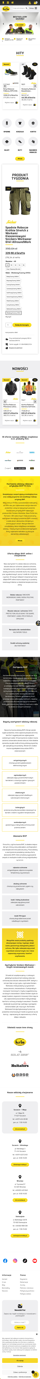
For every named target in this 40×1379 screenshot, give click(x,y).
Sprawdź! (20, 25)
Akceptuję (20, 1360)
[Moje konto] (30, 3)
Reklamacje (24, 1282)
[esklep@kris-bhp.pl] (12, 2)
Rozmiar (9, 261)
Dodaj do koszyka (22, 325)
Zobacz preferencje (20, 1372)
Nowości (5, 1291)
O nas (4, 1282)
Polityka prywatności (25, 1377)
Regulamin (23, 1279)
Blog (3, 1285)
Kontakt (4, 1279)
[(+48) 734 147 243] (3, 2)
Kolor (8, 272)
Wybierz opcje (9, 102)
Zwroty (22, 1285)
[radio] (7, 265)
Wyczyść (8, 317)
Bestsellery (6, 1288)
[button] (37, 1334)
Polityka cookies (13, 1377)
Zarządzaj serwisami (19, 1355)
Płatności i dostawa (26, 1288)
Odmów (20, 1366)
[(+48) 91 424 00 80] (8, 2)
